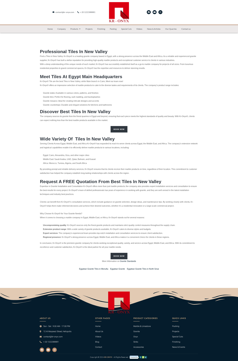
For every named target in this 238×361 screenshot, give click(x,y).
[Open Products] (80, 28)
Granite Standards (128, 261)
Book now (119, 129)
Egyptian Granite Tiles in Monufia (93, 269)
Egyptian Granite (117, 269)
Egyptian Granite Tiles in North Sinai (143, 269)
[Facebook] (149, 12)
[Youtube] (155, 12)
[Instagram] (160, 12)
